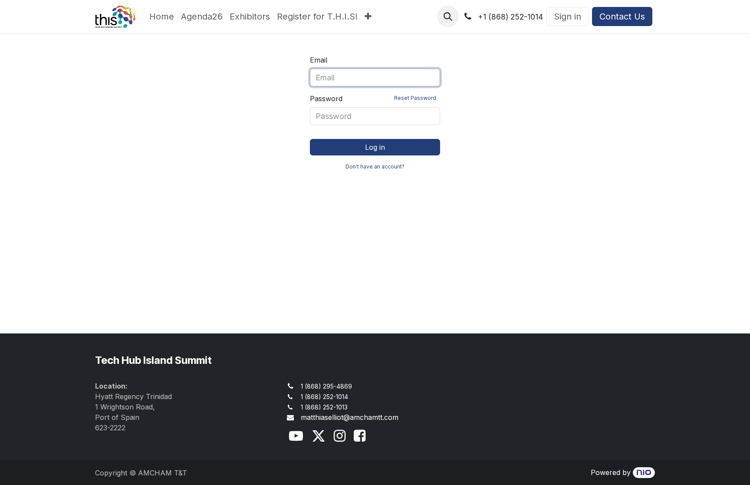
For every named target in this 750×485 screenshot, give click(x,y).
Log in (375, 147)
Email (318, 60)
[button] (448, 16)
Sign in (567, 16)
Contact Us (622, 16)
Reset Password (415, 98)
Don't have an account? (375, 166)
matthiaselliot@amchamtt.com (349, 417)
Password (373, 98)
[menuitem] (162, 16)
